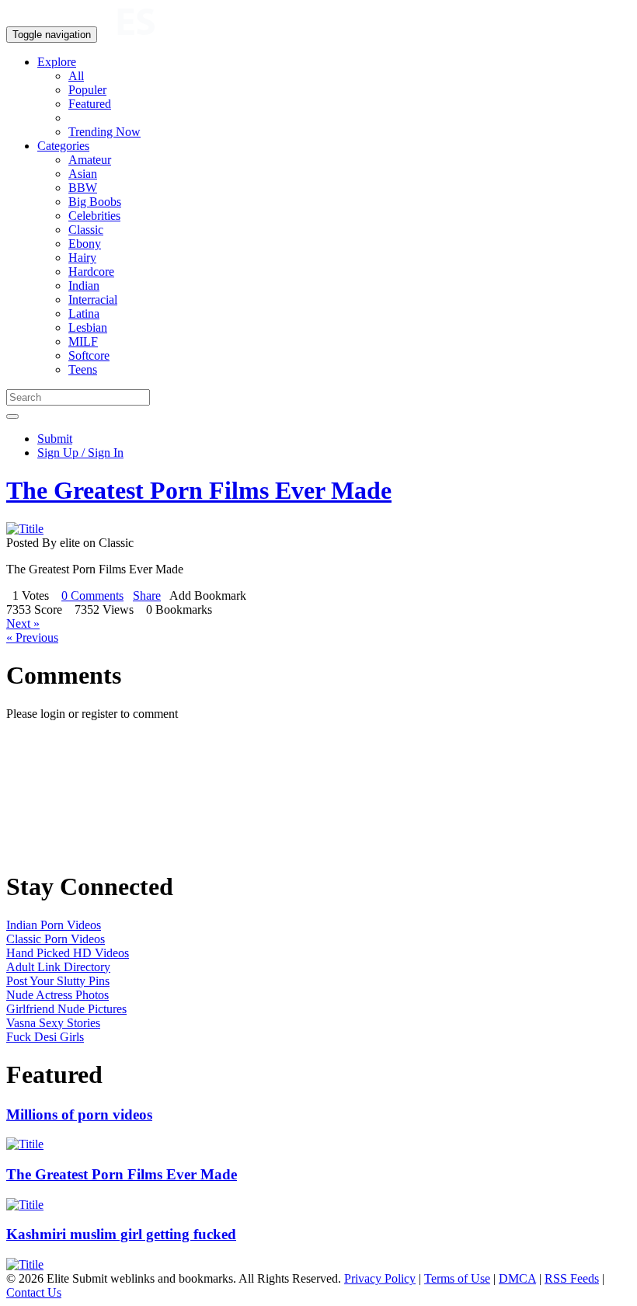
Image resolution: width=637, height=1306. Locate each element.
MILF (83, 341)
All (76, 75)
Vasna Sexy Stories (53, 1022)
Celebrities (94, 215)
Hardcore (91, 271)
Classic (85, 229)
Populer (87, 89)
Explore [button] (56, 61)
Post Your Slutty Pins (58, 980)
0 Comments (92, 595)
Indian (83, 285)
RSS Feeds (572, 1278)
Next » (23, 623)
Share (147, 595)
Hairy (82, 257)
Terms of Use (457, 1278)
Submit (54, 438)
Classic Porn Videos (55, 939)
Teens (82, 369)
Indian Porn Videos (53, 925)
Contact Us (33, 1292)
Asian (82, 173)
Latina (83, 313)
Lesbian (87, 327)
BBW (82, 187)
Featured (89, 103)
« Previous (32, 637)
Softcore (89, 355)
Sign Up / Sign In (80, 452)
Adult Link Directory (58, 966)
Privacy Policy (380, 1278)
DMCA (517, 1278)
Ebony (84, 243)
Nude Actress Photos (57, 994)
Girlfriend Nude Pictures (66, 1008)
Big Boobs (94, 201)
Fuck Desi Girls (45, 1036)
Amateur (89, 159)
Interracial (92, 299)
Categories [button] (63, 145)
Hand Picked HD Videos (67, 952)
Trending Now (104, 131)
